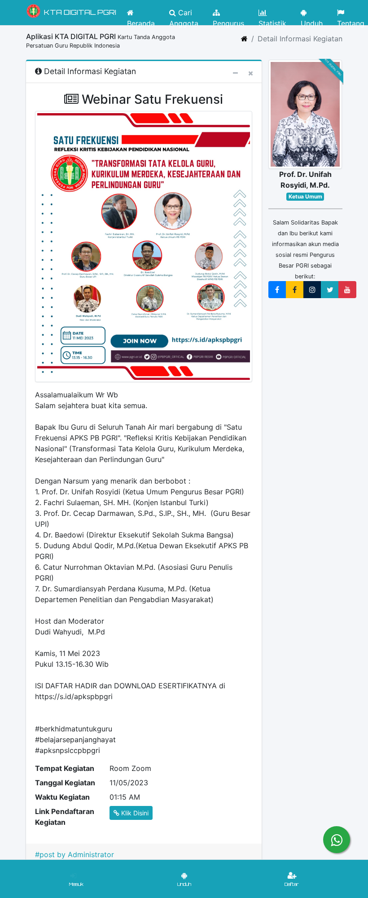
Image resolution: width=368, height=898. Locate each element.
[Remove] (250, 73)
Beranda (141, 20)
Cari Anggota (183, 15)
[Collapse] (235, 73)
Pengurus (228, 20)
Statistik (272, 20)
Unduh (312, 20)
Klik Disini (134, 813)
